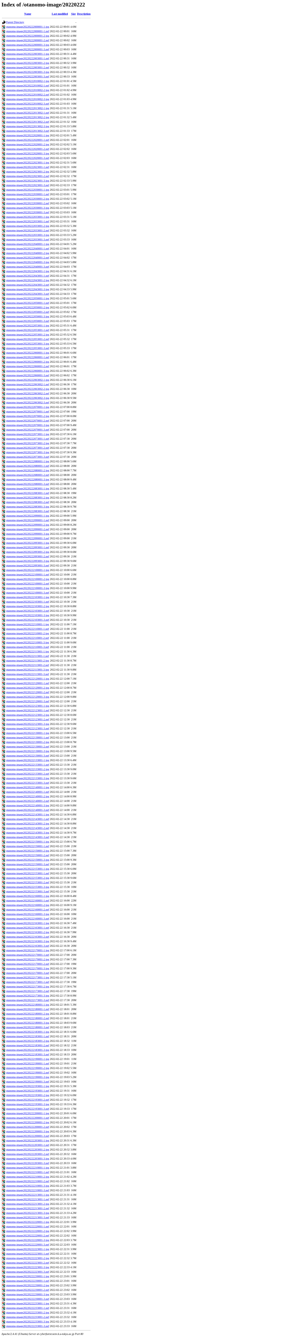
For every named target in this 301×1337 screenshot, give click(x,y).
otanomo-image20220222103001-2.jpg (27, 606)
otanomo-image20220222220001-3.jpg (27, 1240)
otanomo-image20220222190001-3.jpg (27, 1077)
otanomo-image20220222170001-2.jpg (27, 959)
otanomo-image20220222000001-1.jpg (27, 26)
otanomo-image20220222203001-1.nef (27, 1145)
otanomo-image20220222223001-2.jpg (27, 1258)
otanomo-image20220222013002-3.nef (27, 130)
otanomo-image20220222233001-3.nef (27, 1326)
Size (73, 13)
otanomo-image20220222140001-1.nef (27, 791)
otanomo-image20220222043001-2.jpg (27, 280)
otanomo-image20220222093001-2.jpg (27, 551)
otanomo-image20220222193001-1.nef (27, 1090)
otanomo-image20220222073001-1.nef (27, 438)
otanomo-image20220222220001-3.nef (27, 1244)
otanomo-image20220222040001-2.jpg (27, 253)
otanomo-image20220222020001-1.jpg (27, 135)
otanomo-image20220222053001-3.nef (27, 348)
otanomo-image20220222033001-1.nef (27, 221)
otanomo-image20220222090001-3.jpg (27, 533)
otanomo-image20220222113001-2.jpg (27, 660)
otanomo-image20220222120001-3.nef (27, 701)
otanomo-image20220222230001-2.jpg (27, 1285)
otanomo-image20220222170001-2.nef (27, 963)
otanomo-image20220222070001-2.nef (27, 420)
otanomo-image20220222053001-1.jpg (27, 325)
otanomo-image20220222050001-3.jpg (27, 316)
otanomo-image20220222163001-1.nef (27, 927)
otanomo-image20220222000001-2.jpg (27, 35)
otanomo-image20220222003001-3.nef (27, 76)
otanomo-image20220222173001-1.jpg (27, 977)
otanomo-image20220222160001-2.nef (27, 909)
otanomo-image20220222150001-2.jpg (27, 850)
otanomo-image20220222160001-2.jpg (27, 905)
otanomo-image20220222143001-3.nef (27, 837)
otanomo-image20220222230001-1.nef (27, 1280)
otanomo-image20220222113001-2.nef (27, 665)
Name (27, 13)
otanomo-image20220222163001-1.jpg (27, 923)
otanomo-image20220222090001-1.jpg (27, 515)
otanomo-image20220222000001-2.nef (27, 40)
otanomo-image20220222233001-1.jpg (27, 1303)
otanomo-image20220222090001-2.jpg (27, 524)
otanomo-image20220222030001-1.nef (27, 194)
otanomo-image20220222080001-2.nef (27, 474)
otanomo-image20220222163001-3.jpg (27, 941)
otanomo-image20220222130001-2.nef (27, 746)
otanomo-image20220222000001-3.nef (27, 49)
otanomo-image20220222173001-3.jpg (27, 995)
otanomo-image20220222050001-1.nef (27, 302)
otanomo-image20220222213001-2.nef (27, 1208)
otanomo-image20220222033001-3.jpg (27, 235)
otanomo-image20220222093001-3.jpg (27, 560)
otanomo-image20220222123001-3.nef (27, 728)
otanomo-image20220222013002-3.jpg (27, 126)
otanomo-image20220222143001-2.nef (27, 828)
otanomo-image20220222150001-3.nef (27, 864)
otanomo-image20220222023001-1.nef (27, 167)
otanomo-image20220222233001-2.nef (27, 1317)
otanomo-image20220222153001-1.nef (27, 873)
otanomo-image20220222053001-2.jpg (27, 334)
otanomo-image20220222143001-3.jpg (27, 832)
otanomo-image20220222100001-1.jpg (27, 570)
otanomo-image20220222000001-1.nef (27, 31)
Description (84, 13)
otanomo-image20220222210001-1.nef (27, 1172)
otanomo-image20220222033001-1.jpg (27, 216)
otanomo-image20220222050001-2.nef (27, 311)
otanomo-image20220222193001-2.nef (27, 1099)
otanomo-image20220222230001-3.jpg (27, 1294)
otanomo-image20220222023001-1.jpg (27, 162)
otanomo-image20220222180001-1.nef (27, 1009)
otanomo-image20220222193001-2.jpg (27, 1095)
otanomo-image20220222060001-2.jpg (27, 361)
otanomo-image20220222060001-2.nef (27, 366)
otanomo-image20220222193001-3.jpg (27, 1104)
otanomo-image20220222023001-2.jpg (27, 171)
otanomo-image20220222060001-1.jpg (27, 352)
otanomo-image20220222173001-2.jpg (27, 986)
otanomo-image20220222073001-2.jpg (27, 443)
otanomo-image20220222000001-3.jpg (27, 44)
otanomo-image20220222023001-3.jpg (27, 180)
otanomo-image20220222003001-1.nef (27, 58)
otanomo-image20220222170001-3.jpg (27, 968)
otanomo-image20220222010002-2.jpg (27, 90)
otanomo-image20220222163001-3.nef (27, 945)
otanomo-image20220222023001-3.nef (27, 185)
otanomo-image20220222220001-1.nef (27, 1226)
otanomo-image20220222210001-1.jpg (27, 1167)
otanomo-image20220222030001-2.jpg (27, 198)
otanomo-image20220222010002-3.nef (27, 103)
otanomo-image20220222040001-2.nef (27, 257)
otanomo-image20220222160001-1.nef (27, 900)
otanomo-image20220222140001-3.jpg (27, 805)
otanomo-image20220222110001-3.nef (27, 647)
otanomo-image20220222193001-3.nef (27, 1108)
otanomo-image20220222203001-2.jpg (27, 1149)
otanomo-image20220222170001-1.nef (27, 954)
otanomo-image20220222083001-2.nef (27, 502)
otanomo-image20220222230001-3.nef (27, 1298)
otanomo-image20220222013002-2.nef (27, 121)
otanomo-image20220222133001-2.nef (27, 773)
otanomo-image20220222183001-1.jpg (27, 1031)
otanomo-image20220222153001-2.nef (27, 882)
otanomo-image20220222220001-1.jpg (27, 1222)
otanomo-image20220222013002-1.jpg (27, 108)
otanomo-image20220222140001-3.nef (27, 810)
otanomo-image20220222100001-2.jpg (27, 579)
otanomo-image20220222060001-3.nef (27, 375)
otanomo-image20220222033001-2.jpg (27, 225)
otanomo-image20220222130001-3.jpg (27, 751)
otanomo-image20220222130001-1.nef (27, 737)
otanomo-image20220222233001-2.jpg (27, 1312)
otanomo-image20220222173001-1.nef (27, 982)
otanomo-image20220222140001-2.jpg (27, 796)
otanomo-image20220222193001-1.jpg (27, 1086)
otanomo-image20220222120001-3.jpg (27, 696)
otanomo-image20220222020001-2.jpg (27, 144)
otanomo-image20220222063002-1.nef (27, 384)
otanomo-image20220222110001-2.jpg (27, 633)
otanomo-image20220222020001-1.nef (27, 139)
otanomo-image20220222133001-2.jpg (27, 769)
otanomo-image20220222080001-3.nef (27, 484)
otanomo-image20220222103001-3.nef (27, 619)
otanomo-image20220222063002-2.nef (27, 393)
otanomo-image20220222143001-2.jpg (27, 823)
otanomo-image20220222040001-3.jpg (27, 262)
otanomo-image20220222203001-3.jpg (27, 1158)
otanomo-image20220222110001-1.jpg (27, 624)
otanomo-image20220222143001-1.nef (27, 819)
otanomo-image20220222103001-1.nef (27, 601)
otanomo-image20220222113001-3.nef (27, 674)
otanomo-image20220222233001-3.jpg (27, 1321)
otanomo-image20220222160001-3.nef (27, 918)
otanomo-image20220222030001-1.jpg (27, 189)
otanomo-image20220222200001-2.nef (27, 1126)
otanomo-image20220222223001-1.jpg (27, 1249)
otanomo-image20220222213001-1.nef (27, 1199)
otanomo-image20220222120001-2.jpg (27, 687)
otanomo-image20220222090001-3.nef (27, 538)
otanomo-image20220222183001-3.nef (27, 1054)
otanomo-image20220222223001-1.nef (27, 1253)
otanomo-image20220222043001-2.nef (27, 284)
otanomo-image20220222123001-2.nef (27, 719)
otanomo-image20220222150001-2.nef (27, 855)
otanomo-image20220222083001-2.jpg (27, 497)
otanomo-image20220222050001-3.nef (27, 321)
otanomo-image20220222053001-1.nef (27, 330)
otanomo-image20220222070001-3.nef (27, 429)
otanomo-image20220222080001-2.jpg (27, 470)
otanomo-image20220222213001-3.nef (27, 1217)
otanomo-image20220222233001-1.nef (27, 1308)
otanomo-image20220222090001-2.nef (27, 529)
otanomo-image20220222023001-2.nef (27, 176)
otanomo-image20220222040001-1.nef (27, 248)
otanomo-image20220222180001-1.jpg (27, 1004)
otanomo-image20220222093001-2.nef (27, 556)
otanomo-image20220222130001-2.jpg (27, 742)
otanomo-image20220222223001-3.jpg (27, 1267)
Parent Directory (15, 22)
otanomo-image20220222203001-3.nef (27, 1163)
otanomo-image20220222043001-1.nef (27, 275)
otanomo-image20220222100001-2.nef (27, 583)
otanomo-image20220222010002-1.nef (27, 85)
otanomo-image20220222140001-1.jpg (27, 787)
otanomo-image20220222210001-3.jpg (27, 1185)
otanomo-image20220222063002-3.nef (27, 402)
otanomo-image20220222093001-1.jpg (27, 542)
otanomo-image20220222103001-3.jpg (27, 615)
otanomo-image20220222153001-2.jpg (27, 877)
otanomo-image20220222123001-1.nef (27, 710)
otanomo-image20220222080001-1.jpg (27, 461)
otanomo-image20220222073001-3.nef (27, 456)
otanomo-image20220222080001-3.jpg (27, 479)
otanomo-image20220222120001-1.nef (27, 683)
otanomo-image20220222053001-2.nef (27, 339)
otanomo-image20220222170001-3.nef (27, 972)
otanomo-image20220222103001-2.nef (27, 610)
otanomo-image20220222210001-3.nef (27, 1190)
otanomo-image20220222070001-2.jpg (27, 416)
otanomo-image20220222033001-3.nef (27, 239)
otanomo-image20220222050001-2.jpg (27, 307)
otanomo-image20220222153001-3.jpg (27, 886)
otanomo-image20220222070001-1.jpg (27, 407)
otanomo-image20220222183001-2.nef (27, 1045)
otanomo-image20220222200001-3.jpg (27, 1131)
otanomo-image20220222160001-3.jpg (27, 914)
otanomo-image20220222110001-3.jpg (27, 642)
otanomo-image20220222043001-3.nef (27, 293)
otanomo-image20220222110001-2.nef (27, 637)
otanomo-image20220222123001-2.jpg (27, 714)
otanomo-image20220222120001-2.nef (27, 692)
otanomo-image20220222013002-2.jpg (27, 117)
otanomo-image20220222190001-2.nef (27, 1072)
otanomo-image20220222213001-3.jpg (27, 1212)
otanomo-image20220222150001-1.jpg (27, 841)
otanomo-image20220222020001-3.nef (27, 158)
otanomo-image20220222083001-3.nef (27, 511)
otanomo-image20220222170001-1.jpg (27, 950)
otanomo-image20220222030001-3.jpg (27, 207)
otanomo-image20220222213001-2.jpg (27, 1203)
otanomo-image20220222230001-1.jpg (27, 1276)
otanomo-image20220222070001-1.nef (27, 411)
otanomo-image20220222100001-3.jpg (27, 588)
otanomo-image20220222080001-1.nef (27, 465)
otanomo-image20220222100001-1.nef (27, 574)
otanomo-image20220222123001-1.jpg (27, 705)
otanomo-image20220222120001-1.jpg (27, 678)
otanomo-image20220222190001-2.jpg (27, 1068)
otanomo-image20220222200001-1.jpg (27, 1113)
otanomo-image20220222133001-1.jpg (27, 760)
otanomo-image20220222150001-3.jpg (27, 859)
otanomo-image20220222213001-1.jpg (27, 1194)
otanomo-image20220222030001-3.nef (27, 212)
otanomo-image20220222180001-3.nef (27, 1027)
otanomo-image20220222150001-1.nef (27, 846)
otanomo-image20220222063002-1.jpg (27, 379)
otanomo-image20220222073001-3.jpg (27, 452)
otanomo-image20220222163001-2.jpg (27, 932)
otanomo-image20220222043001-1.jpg (27, 271)
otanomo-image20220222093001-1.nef (27, 547)
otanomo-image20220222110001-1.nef (27, 628)
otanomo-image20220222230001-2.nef (27, 1289)
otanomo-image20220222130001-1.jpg (27, 733)
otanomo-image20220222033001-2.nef (27, 230)
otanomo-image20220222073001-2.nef (27, 447)
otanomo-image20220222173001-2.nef (27, 991)
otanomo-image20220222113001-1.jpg (27, 651)
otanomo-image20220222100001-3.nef (27, 592)
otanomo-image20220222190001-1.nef (27, 1063)
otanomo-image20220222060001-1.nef (27, 357)
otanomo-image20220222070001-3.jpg (27, 425)
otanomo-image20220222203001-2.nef (27, 1154)
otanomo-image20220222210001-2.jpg (27, 1176)
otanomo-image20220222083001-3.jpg (27, 506)
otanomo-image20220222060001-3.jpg (27, 370)
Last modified (60, 13)
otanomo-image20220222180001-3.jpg (27, 1022)
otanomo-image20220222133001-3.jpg (27, 778)
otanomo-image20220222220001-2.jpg (27, 1231)
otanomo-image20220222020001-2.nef (27, 148)
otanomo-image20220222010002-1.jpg (27, 81)
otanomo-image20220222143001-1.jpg (27, 814)
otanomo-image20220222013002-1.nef (27, 112)
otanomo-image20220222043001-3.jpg (27, 289)
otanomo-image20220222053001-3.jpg (27, 343)
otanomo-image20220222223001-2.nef (27, 1262)
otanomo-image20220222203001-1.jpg (27, 1140)
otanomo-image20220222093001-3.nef (27, 565)
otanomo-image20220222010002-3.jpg (27, 99)
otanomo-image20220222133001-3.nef (27, 782)
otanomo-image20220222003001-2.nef (27, 67)
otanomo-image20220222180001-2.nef (27, 1018)
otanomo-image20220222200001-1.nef (27, 1117)
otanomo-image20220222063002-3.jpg (27, 398)
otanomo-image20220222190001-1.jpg (27, 1059)
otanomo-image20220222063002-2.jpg (27, 388)
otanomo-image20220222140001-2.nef (27, 800)
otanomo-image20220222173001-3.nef (27, 1000)
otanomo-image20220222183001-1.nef (27, 1036)
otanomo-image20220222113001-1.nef (27, 656)
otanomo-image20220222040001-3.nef (27, 266)
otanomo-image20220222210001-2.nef (27, 1181)
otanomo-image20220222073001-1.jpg (27, 434)
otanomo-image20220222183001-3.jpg (27, 1049)
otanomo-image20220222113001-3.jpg (27, 669)
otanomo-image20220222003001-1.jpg (27, 53)
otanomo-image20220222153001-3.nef (27, 891)
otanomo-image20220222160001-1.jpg (27, 896)
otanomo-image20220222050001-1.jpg (27, 298)
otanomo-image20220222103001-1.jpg (27, 597)
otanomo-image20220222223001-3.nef (27, 1271)
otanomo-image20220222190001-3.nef (27, 1081)
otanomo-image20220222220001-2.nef (27, 1235)
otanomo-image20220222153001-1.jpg (27, 868)
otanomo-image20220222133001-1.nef (27, 764)
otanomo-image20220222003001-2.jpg (27, 62)
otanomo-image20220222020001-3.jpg (27, 153)
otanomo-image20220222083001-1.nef (27, 493)
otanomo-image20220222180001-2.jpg (27, 1013)
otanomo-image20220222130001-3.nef (27, 755)
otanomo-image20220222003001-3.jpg (27, 72)
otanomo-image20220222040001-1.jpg (27, 244)
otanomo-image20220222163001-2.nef (27, 936)
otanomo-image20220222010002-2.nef (27, 94)
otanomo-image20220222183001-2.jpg (27, 1040)
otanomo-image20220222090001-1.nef (27, 520)
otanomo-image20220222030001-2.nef (27, 203)
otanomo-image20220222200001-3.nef (27, 1135)
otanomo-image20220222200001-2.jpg (27, 1122)
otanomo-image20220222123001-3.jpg (27, 723)
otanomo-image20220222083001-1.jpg (27, 488)
